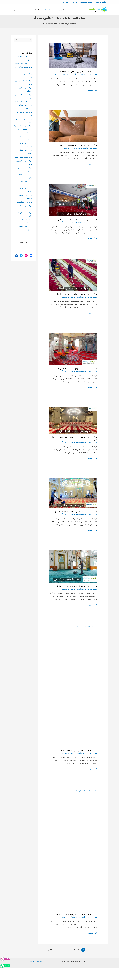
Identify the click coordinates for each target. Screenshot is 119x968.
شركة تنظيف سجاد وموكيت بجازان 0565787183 (78, 71)
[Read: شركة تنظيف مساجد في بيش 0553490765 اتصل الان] (73, 686)
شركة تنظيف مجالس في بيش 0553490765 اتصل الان (76, 914)
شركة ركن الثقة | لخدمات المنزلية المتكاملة (45, 961)
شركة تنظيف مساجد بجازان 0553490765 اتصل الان (76, 368)
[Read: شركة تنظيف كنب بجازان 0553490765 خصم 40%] (73, 126)
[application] (44, 10)
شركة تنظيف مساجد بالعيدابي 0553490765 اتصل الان (76, 586)
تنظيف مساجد (92, 222)
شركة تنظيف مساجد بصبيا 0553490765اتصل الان (77, 219)
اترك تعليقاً (56, 74)
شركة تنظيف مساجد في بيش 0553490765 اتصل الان (76, 750)
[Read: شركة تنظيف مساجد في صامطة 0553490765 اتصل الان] (73, 274)
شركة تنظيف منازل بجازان (23, 63)
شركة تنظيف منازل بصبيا (23, 101)
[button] (11, 2)
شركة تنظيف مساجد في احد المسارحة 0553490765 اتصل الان (74, 438)
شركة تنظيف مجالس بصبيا (23, 126)
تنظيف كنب (93, 148)
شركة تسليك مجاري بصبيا (23, 157)
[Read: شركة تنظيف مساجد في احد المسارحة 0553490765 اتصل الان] (73, 420)
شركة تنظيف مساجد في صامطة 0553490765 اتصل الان (75, 294)
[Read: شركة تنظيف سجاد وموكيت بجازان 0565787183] (73, 55)
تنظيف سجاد (93, 74)
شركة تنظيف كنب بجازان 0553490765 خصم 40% (77, 145)
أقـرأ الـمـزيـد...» (91, 90)
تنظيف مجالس (92, 917)
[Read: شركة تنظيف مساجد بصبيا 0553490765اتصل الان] (73, 200)
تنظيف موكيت (83, 74)
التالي (49, 950)
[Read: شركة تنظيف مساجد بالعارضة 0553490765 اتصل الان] (73, 493)
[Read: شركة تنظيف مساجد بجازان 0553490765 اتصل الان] (73, 349)
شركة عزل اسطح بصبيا (24, 202)
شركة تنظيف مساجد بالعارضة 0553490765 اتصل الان (76, 511)
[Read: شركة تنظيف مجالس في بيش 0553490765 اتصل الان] (73, 850)
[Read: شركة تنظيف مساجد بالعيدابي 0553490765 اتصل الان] (73, 566)
